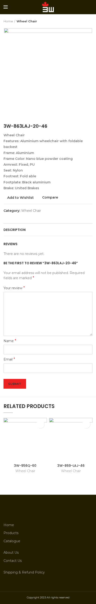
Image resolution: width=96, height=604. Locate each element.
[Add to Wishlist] (40, 424)
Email (9, 359)
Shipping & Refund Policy (24, 572)
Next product (90, 21)
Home (8, 21)
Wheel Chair (27, 21)
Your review (14, 288)
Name (9, 341)
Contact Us (12, 561)
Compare (50, 197)
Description (14, 229)
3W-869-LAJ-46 (71, 465)
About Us (11, 552)
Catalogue (11, 541)
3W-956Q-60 (25, 465)
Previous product (81, 21)
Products (10, 533)
